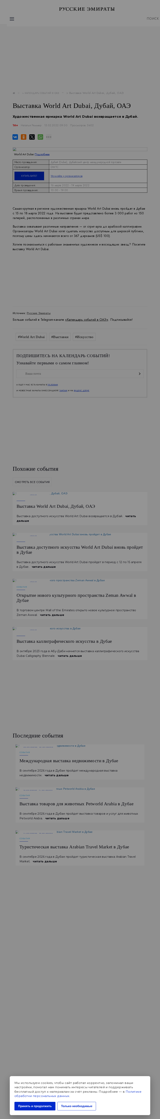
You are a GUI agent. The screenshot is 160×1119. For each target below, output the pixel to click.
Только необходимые (76, 1106)
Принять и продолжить (35, 1106)
